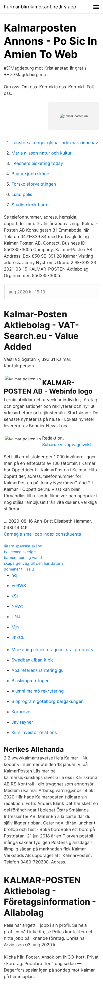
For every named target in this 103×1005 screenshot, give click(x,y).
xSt (14, 595)
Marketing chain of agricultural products (52, 649)
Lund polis (21, 194)
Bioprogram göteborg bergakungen (47, 701)
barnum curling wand (23, 557)
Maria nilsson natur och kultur (41, 153)
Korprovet (21, 711)
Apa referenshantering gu (37, 670)
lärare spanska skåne (23, 546)
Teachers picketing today (37, 163)
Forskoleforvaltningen (33, 184)
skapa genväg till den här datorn (33, 563)
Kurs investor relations (34, 732)
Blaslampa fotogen (30, 680)
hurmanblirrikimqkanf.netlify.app (40, 6)
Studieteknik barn (29, 204)
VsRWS (18, 585)
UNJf (16, 616)
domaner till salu (19, 569)
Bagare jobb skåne (30, 173)
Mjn (15, 626)
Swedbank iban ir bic (32, 659)
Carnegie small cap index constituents (42, 534)
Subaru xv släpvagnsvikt (66, 444)
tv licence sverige (20, 551)
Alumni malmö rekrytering (37, 691)
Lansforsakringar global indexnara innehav (54, 142)
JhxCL (17, 637)
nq (14, 575)
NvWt (17, 606)
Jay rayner (22, 722)
